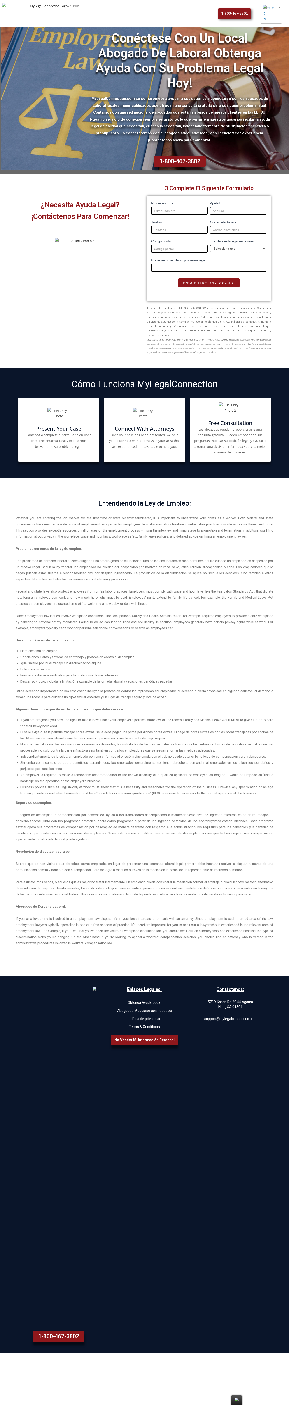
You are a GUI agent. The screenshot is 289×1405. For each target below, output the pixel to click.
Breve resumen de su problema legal (178, 260)
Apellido (215, 203)
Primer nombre (162, 203)
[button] (234, 13)
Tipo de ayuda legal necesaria (232, 241)
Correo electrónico (223, 222)
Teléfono (157, 222)
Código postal (161, 241)
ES (264, 19)
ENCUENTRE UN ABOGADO (209, 283)
